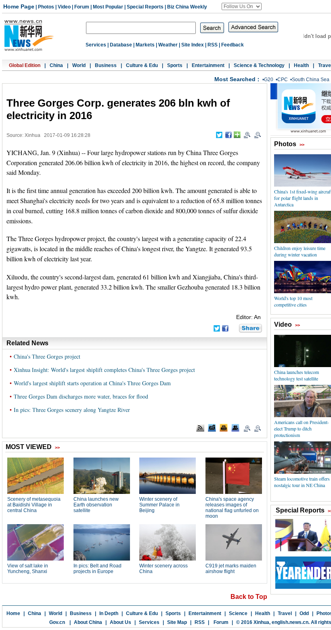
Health (301, 65)
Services (96, 45)
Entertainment (208, 65)
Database (121, 45)
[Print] (224, 428)
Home (13, 613)
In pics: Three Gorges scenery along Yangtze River (72, 410)
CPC (282, 79)
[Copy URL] (235, 428)
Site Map (177, 622)
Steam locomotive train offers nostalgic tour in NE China (302, 481)
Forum (81, 7)
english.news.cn (290, 622)
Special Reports (145, 7)
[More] (237, 134)
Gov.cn (57, 622)
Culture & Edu (142, 65)
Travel (285, 613)
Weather (168, 45)
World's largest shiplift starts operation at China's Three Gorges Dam (92, 383)
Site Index (192, 45)
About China (88, 622)
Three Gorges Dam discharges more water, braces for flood (81, 396)
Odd (304, 613)
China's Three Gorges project (47, 356)
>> (302, 144)
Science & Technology (259, 65)
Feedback (232, 45)
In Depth (108, 613)
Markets (145, 45)
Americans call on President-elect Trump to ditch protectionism (301, 428)
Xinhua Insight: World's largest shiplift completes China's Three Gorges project (104, 370)
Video (64, 7)
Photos (46, 7)
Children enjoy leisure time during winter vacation (299, 251)
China (56, 65)
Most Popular (108, 7)
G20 (268, 79)
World (79, 65)
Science (238, 613)
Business (106, 65)
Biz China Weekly (187, 7)
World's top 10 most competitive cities (293, 301)
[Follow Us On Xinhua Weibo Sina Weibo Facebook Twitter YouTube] (242, 6)
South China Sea (310, 79)
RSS (212, 45)
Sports (174, 65)
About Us (120, 622)
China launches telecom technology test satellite (296, 375)
